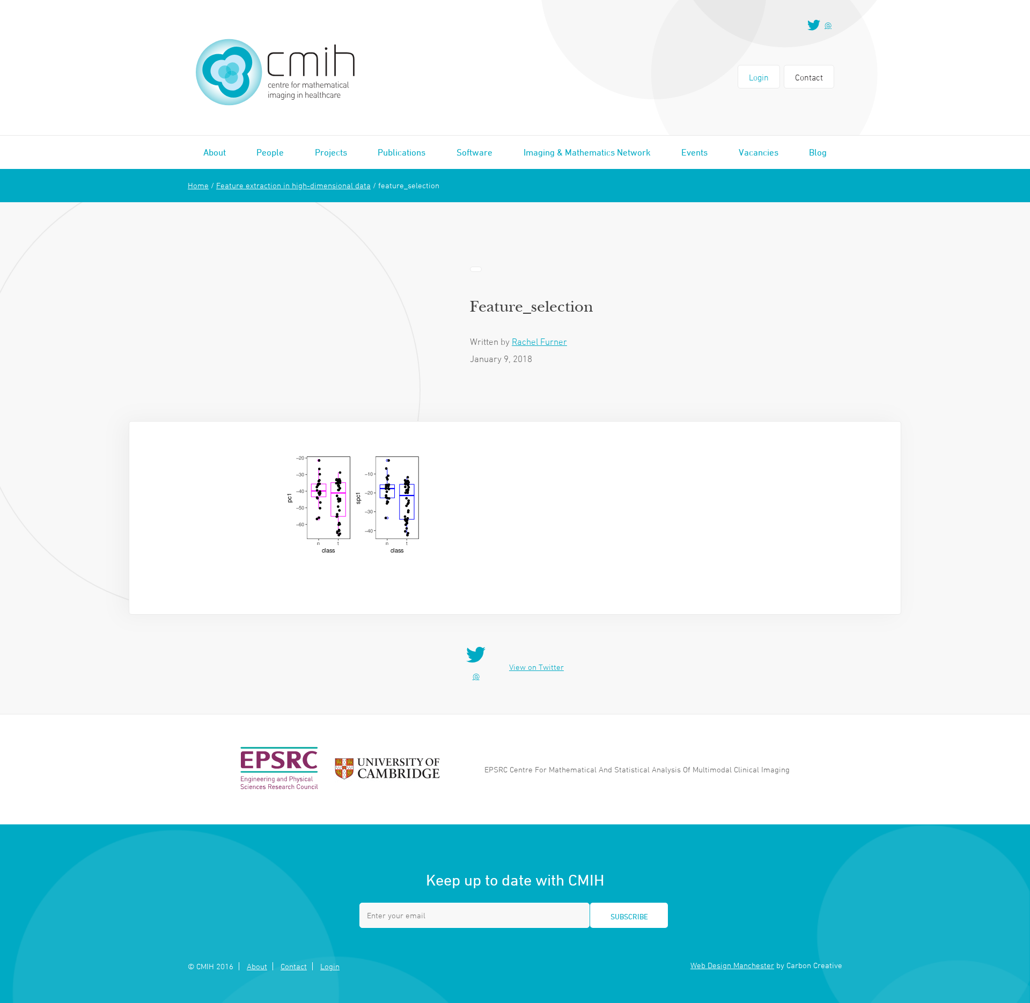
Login (759, 77)
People (270, 152)
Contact (809, 77)
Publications (401, 152)
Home (198, 185)
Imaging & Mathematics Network (587, 152)
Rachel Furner (539, 341)
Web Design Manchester (732, 965)
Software (474, 152)
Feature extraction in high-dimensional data (293, 185)
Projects (331, 152)
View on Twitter (536, 667)
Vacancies (758, 152)
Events (694, 152)
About (214, 152)
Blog (818, 152)
